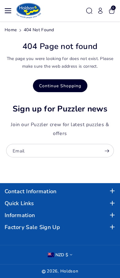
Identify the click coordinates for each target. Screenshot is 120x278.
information (20, 215)
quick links (19, 203)
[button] (10, 11)
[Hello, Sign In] (100, 11)
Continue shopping (60, 86)
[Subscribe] (107, 151)
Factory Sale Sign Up (32, 227)
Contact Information (31, 191)
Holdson (69, 271)
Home (11, 30)
